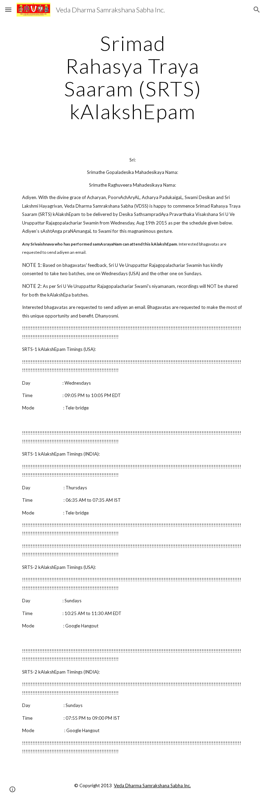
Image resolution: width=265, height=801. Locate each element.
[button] (8, 9)
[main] (132, 77)
